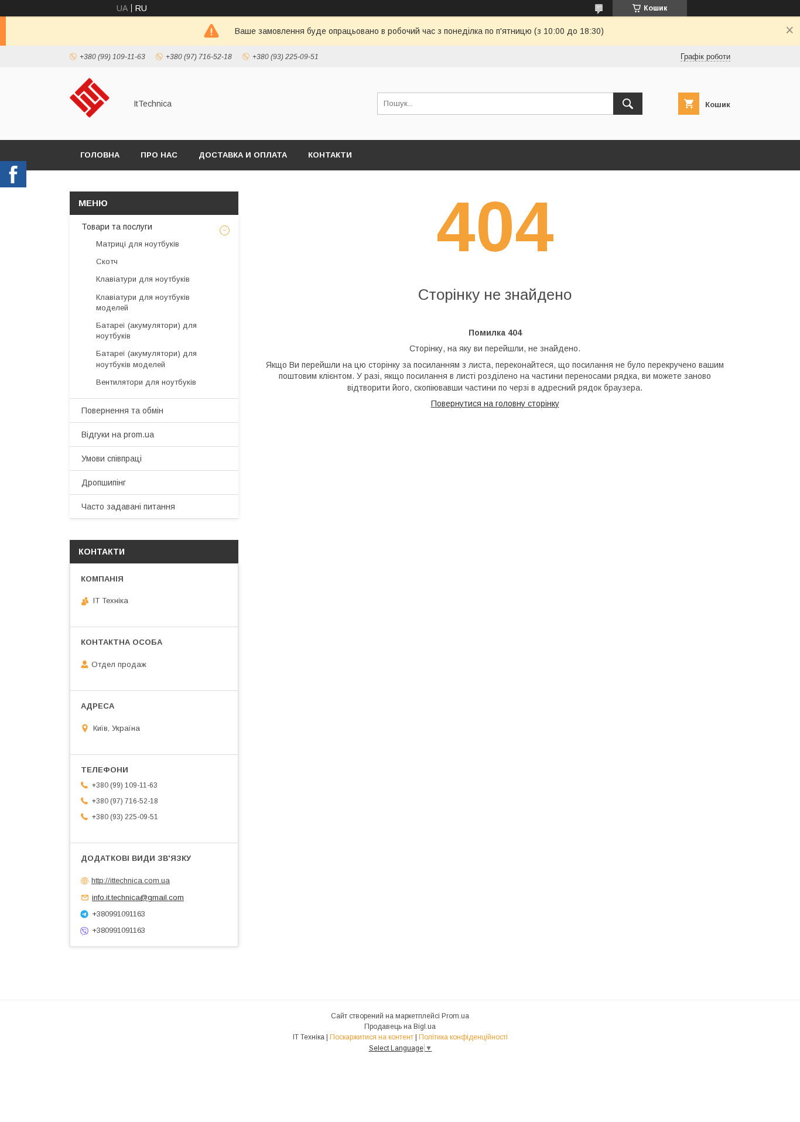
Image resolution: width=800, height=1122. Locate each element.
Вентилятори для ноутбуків (146, 382)
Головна (99, 154)
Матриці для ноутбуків (137, 244)
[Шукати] (627, 104)
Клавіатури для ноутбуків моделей (143, 302)
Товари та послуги (116, 226)
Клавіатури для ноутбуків (143, 279)
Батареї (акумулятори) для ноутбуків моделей (146, 358)
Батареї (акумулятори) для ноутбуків (146, 330)
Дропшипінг (103, 482)
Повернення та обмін (122, 410)
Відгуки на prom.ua (117, 434)
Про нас (159, 154)
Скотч (107, 261)
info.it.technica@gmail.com (138, 897)
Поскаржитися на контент (371, 1037)
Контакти (330, 154)
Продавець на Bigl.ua (400, 1026)
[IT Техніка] (94, 124)
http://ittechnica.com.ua (130, 880)
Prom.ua (455, 1016)
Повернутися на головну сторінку (495, 403)
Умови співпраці (111, 458)
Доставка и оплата (243, 154)
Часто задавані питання (128, 506)
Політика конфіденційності (463, 1037)
